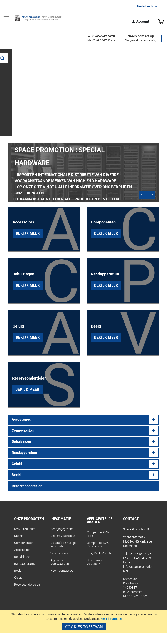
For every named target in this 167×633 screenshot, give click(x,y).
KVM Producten (24, 529)
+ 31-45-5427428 (101, 36)
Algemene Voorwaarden (59, 561)
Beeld (16, 475)
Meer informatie (111, 618)
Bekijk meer (28, 233)
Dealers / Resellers (62, 536)
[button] (147, 6)
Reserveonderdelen (27, 486)
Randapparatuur (24, 453)
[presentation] (143, 195)
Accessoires (21, 419)
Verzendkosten (60, 553)
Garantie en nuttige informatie (63, 544)
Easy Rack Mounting (100, 553)
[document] (84, 621)
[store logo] (38, 18)
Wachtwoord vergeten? (95, 561)
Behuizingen (21, 442)
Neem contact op (140, 36)
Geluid (17, 464)
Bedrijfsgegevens (61, 529)
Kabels (18, 536)
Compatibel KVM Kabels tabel (98, 544)
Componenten (23, 430)
